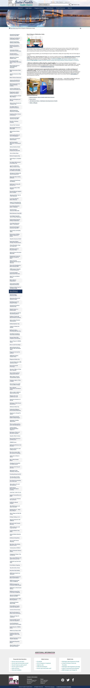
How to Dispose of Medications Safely (14, 291)
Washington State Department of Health (70, 661)
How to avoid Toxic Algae (15, 344)
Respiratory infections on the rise (15, 400)
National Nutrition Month (15, 146)
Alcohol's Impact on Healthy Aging (14, 310)
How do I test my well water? (18, 661)
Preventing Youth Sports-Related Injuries (15, 139)
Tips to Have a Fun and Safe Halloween (15, 485)
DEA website (74, 74)
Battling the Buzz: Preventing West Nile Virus (15, 331)
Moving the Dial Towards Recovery (15, 524)
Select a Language (43, 4)
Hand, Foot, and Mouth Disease (15, 277)
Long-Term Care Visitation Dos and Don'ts (15, 499)
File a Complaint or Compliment (44, 663)
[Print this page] (80, 28)
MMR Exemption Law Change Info (69, 670)
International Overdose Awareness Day (14, 306)
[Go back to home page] (21, 3)
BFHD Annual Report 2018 (15, 630)
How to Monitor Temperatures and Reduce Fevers (15, 388)
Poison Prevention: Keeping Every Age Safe (15, 150)
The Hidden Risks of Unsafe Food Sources (14, 107)
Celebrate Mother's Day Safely (15, 531)
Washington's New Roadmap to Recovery (14, 471)
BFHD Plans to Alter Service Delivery (15, 588)
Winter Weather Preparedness (13, 280)
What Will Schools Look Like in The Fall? (15, 506)
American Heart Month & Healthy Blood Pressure (15, 81)
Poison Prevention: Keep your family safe (15, 246)
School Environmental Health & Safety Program (15, 417)
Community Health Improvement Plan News (15, 273)
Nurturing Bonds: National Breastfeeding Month (15, 313)
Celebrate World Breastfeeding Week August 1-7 (14, 428)
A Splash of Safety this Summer (14, 327)
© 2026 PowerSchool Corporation (63, 686)
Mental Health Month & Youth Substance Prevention (14, 66)
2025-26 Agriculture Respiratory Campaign (14, 111)
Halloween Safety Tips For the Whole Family (15, 288)
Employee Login (76, 4)
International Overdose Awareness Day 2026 (14, 35)
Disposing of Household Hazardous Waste (15, 299)
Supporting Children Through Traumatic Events (15, 242)
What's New (15, 28)
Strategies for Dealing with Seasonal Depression (15, 174)
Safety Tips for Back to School (14, 456)
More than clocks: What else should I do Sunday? (15, 453)
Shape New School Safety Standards (15, 177)
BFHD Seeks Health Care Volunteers (15, 574)
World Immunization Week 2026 (15, 71)
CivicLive (52, 686)
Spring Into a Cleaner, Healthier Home (14, 58)
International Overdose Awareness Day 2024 (14, 227)
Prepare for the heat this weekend (15, 352)
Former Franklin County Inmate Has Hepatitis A (15, 620)
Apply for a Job (40, 664)
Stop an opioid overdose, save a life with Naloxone (15, 424)
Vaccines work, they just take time (15, 467)
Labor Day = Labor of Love (15, 492)
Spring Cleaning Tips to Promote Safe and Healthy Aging (15, 348)
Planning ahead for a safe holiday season (15, 449)
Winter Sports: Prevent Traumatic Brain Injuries (15, 377)
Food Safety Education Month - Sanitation (14, 206)
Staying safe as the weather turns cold (14, 396)
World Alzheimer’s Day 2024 (15, 213)
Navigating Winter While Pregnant (15, 188)
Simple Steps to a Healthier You (15, 159)
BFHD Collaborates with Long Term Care (15, 527)
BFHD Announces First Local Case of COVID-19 (15, 592)
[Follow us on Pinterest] (62, 680)
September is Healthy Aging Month (14, 421)
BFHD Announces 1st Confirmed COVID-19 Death (15, 585)
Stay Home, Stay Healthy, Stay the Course (15, 545)
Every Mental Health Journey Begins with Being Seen (15, 62)
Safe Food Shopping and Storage (15, 100)
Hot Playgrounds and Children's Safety (14, 302)
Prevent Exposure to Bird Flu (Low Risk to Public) (15, 384)
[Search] (69, 5)
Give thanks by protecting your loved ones (15, 481)
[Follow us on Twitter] (68, 680)
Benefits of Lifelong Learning (14, 122)
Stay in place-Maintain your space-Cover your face (15, 558)
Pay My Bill (39, 661)
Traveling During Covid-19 (15, 474)
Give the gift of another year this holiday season (15, 477)
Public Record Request (42, 666)
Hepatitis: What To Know (15, 435)
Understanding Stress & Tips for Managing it (15, 135)
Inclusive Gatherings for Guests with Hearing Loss (15, 89)
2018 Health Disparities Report (14, 642)
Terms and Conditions (16, 670)
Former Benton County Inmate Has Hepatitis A (14, 606)
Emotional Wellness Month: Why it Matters (15, 96)
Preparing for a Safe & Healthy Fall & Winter (14, 93)
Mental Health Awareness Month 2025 (15, 128)
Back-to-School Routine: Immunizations (15, 321)
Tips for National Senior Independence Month (15, 373)
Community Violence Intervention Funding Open (15, 51)
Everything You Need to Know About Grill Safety (15, 334)
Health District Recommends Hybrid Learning (14, 488)
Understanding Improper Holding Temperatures (15, 220)
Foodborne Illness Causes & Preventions (15, 115)
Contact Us (67, 2)
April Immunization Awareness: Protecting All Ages (15, 143)
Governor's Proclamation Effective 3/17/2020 (15, 596)
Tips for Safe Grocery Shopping (14, 541)
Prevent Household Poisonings (14, 366)
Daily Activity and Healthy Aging (15, 231)
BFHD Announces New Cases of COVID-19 (14, 581)
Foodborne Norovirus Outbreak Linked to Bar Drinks (15, 634)
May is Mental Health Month (14, 460)
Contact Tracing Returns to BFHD (15, 496)
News (12, 28)
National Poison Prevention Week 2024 (15, 253)
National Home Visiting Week (14, 132)
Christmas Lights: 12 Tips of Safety (15, 381)
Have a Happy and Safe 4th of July (15, 514)
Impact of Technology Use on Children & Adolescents (15, 203)
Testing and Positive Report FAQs (14, 603)
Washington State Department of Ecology (71, 666)
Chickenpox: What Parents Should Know (15, 404)
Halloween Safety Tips (14, 406)
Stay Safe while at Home (15, 567)
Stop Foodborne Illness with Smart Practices (15, 646)
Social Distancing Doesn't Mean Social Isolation (15, 577)
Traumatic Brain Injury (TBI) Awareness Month (15, 362)
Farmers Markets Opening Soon (15, 535)
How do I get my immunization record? (20, 663)
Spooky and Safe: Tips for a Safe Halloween (15, 196)
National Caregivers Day (15, 155)
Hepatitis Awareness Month (15, 238)
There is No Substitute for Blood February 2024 (15, 266)
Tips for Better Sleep (14, 153)
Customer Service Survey (15, 609)
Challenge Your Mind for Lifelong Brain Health (15, 39)
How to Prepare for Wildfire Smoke (15, 342)
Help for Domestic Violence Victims (15, 551)
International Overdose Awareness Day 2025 (14, 118)
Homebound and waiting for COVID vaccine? (15, 464)
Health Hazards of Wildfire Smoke (15, 627)
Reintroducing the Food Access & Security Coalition (15, 84)
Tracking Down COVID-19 (15, 547)
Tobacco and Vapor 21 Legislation (14, 616)
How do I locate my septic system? (19, 664)
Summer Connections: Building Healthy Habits (15, 42)
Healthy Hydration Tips (14, 323)
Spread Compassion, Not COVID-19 (15, 520)
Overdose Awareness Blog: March (15, 74)
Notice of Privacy (15, 668)
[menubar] (45, 8)
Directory (53, 2)
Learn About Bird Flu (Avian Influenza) (14, 199)
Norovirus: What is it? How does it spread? (15, 370)
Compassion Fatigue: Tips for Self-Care (15, 555)
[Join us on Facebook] (73, 680)
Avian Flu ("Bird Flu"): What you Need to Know (15, 166)
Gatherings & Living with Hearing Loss (15, 185)
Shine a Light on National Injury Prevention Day (15, 393)
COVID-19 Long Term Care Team (15, 562)
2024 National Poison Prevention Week (14, 249)
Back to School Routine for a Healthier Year (15, 104)
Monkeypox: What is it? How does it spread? (15, 433)
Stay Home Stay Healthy (15, 570)
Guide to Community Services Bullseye (70, 668)
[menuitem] (20, 8)
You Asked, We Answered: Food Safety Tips (15, 163)
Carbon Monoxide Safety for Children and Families (15, 170)
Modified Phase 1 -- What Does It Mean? (15, 510)
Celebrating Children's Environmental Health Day (15, 410)
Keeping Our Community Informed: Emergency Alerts (15, 257)
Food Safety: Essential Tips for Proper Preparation (15, 216)
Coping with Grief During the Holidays (15, 181)
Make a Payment (59, 2)
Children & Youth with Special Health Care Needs (15, 317)
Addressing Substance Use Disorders (15, 445)
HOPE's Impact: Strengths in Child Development (15, 269)
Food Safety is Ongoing (15, 565)
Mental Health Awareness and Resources (15, 439)
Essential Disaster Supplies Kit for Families (15, 192)
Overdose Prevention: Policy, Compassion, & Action (14, 46)
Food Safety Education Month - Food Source (14, 224)
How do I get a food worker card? (44, 668)
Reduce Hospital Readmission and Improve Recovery (15, 261)
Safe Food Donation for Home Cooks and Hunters (15, 613)
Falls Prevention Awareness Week (13, 295)
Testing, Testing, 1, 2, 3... (15, 516)
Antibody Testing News (15, 537)
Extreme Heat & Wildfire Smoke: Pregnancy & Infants (15, 235)
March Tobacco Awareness (15, 77)
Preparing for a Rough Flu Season (15, 414)
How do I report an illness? (17, 666)
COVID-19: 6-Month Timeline (14, 503)
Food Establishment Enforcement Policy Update (15, 624)
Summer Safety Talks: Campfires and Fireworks (15, 338)
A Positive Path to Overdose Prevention (14, 54)
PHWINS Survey (13, 442)
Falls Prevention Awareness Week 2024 (14, 210)
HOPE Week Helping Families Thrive (14, 356)
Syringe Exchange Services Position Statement (15, 638)
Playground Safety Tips (15, 359)
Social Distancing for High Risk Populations (15, 599)
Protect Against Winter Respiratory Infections (14, 284)
